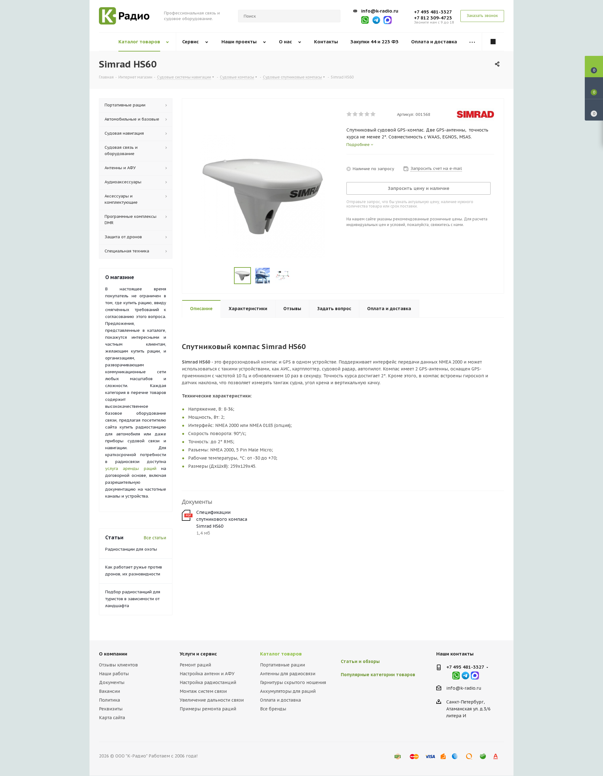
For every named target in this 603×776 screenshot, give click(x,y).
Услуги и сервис (198, 654)
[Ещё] (472, 42)
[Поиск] (332, 16)
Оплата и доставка (280, 700)
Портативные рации (282, 665)
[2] (355, 114)
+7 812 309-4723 (433, 17)
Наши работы (114, 673)
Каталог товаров (281, 654)
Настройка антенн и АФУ (207, 673)
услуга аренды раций (130, 468)
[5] (373, 114)
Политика (109, 700)
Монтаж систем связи (203, 691)
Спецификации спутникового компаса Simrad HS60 (221, 519)
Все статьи (155, 538)
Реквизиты (110, 709)
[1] (349, 114)
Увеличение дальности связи (212, 700)
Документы (111, 682)
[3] (361, 114)
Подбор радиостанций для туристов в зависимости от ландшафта (132, 598)
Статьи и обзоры (360, 661)
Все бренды (273, 709)
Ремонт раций (195, 665)
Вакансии (109, 691)
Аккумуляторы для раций (288, 691)
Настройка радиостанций (208, 682)
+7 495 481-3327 (433, 12)
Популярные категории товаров (378, 674)
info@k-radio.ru (379, 11)
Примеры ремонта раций (208, 709)
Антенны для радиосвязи (287, 673)
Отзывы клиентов (118, 665)
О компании (113, 654)
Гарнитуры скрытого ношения (293, 682)
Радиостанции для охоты (131, 549)
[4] (367, 114)
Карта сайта (112, 717)
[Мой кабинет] (493, 42)
